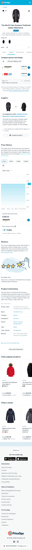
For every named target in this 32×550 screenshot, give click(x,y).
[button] (4, 11)
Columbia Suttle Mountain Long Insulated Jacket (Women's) (15, 116)
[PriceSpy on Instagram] (18, 541)
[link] (16, 120)
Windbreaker (17, 330)
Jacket (15, 327)
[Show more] (2, 67)
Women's (16, 318)
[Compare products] (29, 11)
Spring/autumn (17, 323)
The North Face (17, 312)
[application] (16, 192)
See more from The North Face (10, 343)
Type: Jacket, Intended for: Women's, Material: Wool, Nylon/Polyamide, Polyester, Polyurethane (16, 34)
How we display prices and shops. (19, 90)
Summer (20, 322)
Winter (15, 322)
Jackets (5, 7)
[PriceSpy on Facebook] (14, 541)
